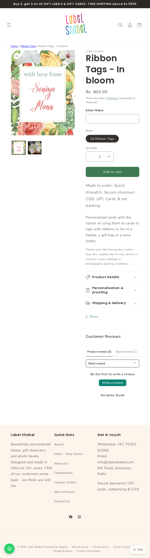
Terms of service (123, 546)
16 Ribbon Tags (102, 139)
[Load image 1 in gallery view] (19, 148)
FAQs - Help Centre (68, 454)
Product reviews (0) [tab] (99, 351)
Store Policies (64, 492)
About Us (61, 463)
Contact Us (62, 501)
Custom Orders (65, 482)
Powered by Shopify (56, 546)
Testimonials (63, 473)
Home (14, 46)
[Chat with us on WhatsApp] (9, 549)
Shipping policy (63, 551)
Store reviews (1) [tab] (126, 351)
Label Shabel (35, 546)
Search (59, 444)
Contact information (88, 551)
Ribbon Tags (28, 46)
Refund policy (80, 546)
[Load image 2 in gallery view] (35, 148)
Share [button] (94, 316)
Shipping (112, 98)
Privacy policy (101, 546)
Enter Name (95, 110)
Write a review (112, 383)
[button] (9, 25)
